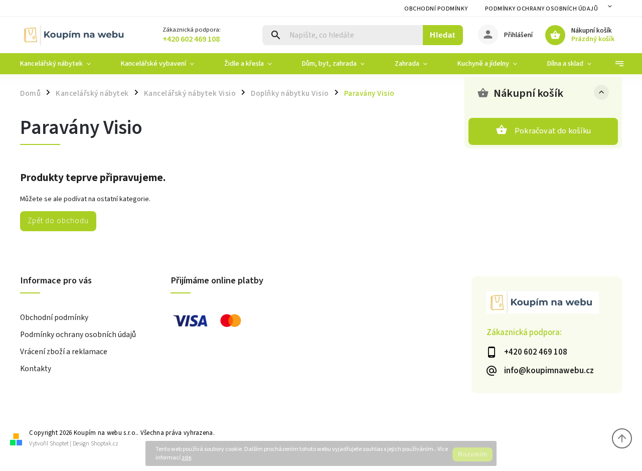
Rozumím (473, 454)
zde (186, 457)
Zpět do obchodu (58, 220)
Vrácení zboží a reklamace (63, 351)
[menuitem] (63, 63)
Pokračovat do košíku (553, 130)
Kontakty (35, 368)
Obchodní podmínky (436, 9)
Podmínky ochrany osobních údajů (541, 9)
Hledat (442, 35)
